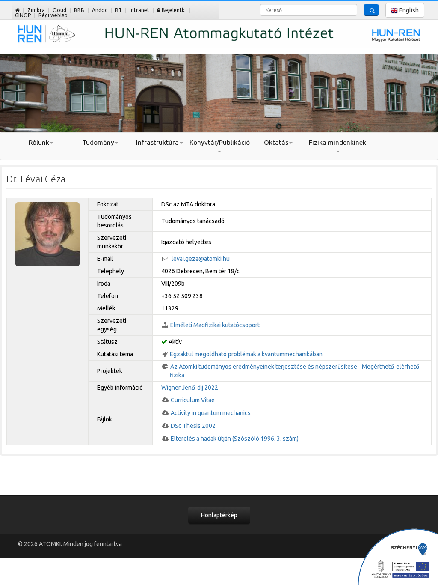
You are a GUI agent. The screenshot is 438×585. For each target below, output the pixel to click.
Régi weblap (53, 15)
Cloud (59, 10)
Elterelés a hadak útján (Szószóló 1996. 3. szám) (235, 438)
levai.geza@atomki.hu (201, 258)
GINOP (23, 15)
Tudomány (98, 142)
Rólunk (39, 142)
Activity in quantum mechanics (211, 412)
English (408, 10)
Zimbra (36, 10)
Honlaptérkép (219, 515)
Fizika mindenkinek (337, 142)
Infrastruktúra (157, 142)
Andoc (99, 10)
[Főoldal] (17, 10)
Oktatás (276, 142)
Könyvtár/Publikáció (219, 142)
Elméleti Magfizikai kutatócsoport (215, 325)
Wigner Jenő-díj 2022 (189, 387)
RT (118, 10)
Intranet (139, 10)
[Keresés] (371, 10)
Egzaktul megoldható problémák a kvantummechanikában (246, 354)
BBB (79, 10)
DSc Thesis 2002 (193, 425)
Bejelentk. (173, 10)
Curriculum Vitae (193, 400)
